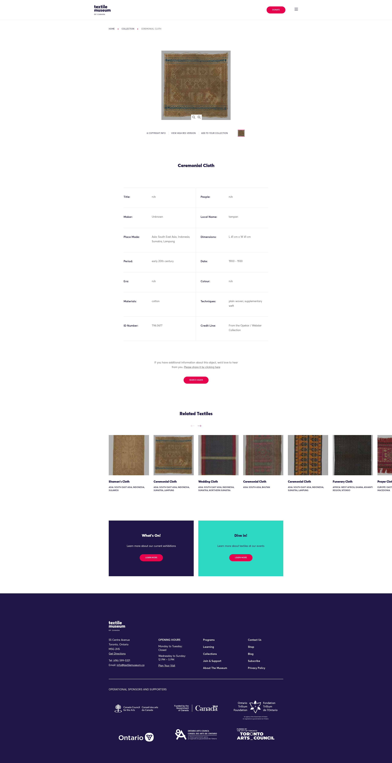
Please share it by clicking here (202, 367)
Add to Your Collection (214, 133)
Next (199, 426)
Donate (276, 10)
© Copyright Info (156, 133)
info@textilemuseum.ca (130, 665)
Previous (192, 426)
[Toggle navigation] (296, 9)
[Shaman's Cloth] (129, 455)
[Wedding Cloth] (218, 455)
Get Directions (117, 654)
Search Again (196, 380)
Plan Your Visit (166, 665)
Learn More (151, 558)
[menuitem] (218, 641)
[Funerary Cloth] (353, 455)
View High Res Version (183, 133)
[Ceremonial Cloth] (174, 455)
